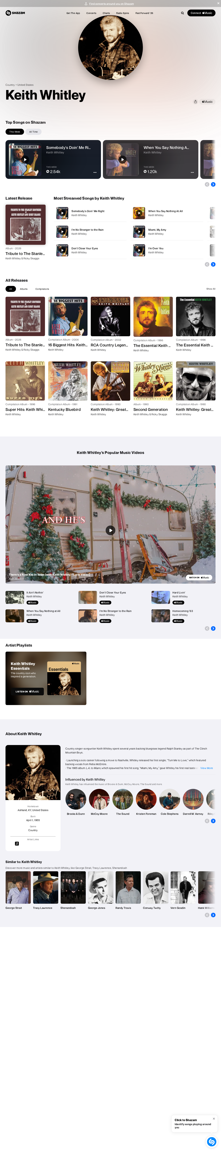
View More (206, 768)
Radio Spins (122, 13)
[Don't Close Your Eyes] (90, 250)
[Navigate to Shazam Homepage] (15, 13)
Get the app (73, 13)
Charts (106, 13)
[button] (218, 3)
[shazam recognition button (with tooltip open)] (211, 1142)
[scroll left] (207, 184)
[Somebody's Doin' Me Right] (90, 213)
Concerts (91, 13)
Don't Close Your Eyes (85, 248)
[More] (122, 213)
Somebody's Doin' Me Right (88, 211)
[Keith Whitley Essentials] (46, 678)
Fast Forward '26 (144, 13)
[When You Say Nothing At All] (167, 213)
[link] (199, 577)
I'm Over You (155, 248)
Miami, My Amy (157, 229)
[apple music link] (207, 102)
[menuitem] (73, 13)
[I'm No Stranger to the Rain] (90, 231)
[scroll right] (213, 184)
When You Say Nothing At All (165, 211)
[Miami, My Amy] (167, 231)
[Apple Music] (11, 264)
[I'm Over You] (167, 250)
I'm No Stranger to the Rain (88, 229)
